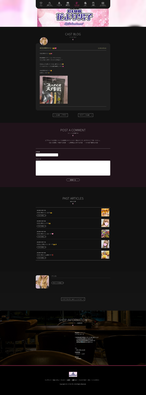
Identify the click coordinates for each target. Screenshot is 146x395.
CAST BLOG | (72, 299)
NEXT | (85, 115)
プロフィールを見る (57, 283)
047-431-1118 (80, 350)
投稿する (73, 180)
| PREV (61, 115)
